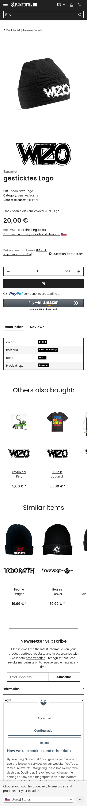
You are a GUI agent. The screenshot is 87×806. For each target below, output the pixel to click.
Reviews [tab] (37, 326)
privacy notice (35, 658)
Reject (44, 742)
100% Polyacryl (48, 349)
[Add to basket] (6, 41)
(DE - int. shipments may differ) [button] (25, 252)
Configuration (44, 730)
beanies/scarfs (28, 195)
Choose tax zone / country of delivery (31, 234)
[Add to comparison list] (74, 52)
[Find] (80, 14)
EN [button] (59, 4)
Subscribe (64, 677)
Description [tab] (13, 326)
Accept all (44, 718)
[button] (71, 4)
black (42, 341)
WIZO (42, 357)
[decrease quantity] (8, 271)
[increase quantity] (78, 271)
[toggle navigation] (5, 2)
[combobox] (38, 800)
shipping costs (35, 230)
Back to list (13, 30)
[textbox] (38, 799)
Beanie (43, 365)
